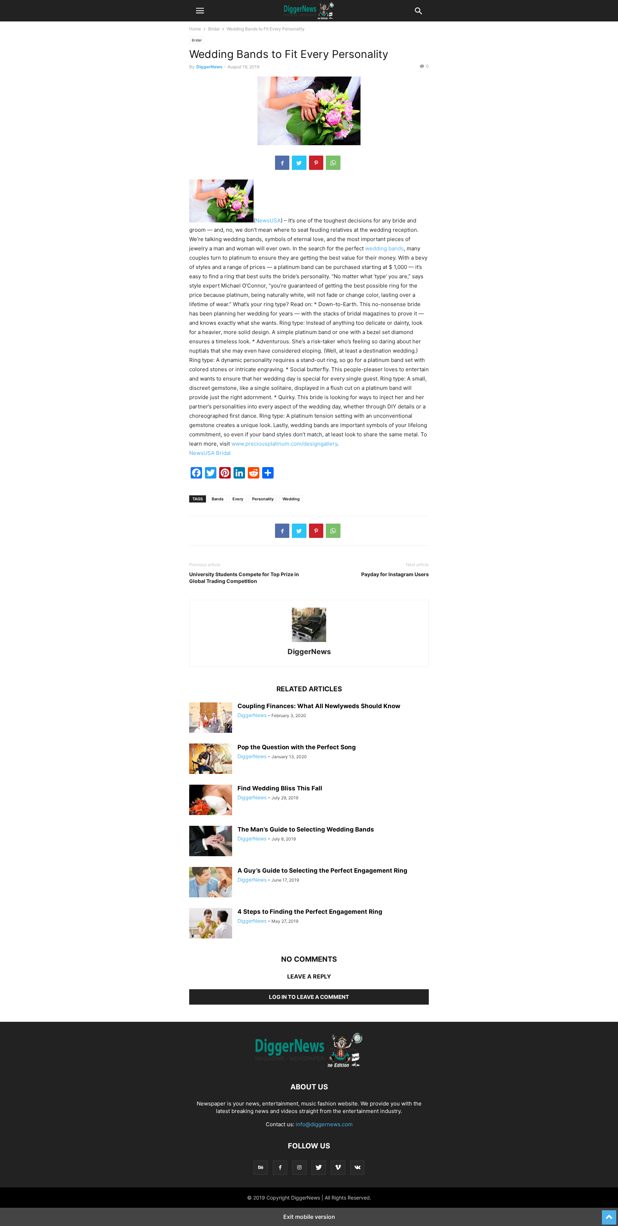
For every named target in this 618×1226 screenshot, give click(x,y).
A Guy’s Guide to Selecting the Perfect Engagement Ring (322, 870)
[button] (200, 10)
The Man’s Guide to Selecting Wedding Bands (305, 829)
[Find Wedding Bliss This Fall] (210, 801)
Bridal (214, 28)
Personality (263, 498)
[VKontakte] (357, 1167)
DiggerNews (209, 66)
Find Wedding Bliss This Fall (279, 788)
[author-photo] (309, 642)
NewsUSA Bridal (210, 453)
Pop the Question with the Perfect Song (296, 747)
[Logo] (309, 1065)
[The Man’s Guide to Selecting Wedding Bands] (210, 841)
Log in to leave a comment (309, 997)
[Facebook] (282, 163)
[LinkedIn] (239, 476)
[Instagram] (299, 1167)
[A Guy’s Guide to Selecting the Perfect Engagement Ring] (210, 882)
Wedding (291, 498)
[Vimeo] (338, 1167)
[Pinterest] (316, 163)
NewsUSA (268, 220)
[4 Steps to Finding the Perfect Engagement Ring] (210, 924)
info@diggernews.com (324, 1124)
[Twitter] (299, 163)
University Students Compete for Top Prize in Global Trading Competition (244, 577)
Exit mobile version (309, 1216)
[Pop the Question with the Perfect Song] (210, 760)
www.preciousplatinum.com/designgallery (284, 443)
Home (195, 28)
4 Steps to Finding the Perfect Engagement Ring (309, 911)
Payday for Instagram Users (395, 574)
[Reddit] (253, 476)
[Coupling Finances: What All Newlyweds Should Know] (210, 717)
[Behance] (261, 1167)
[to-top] (609, 1214)
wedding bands (384, 248)
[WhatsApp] (333, 163)
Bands (218, 498)
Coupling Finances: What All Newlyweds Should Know (318, 706)
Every (237, 498)
